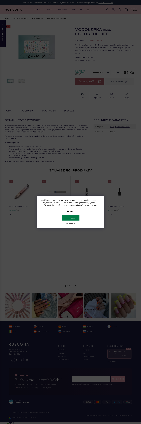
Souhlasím (71, 218)
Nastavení (70, 211)
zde (95, 205)
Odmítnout (70, 224)
